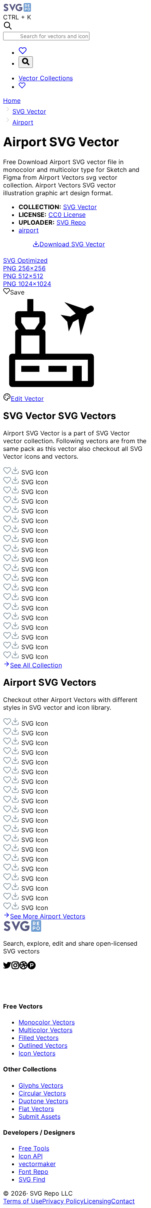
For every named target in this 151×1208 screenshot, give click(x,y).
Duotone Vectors (43, 1101)
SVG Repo (71, 222)
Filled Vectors (38, 1038)
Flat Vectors (36, 1109)
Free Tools (34, 1148)
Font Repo (33, 1171)
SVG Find (32, 1179)
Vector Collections (46, 78)
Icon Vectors (37, 1053)
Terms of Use (22, 1201)
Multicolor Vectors (45, 1030)
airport (29, 230)
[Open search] (26, 62)
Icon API (31, 1156)
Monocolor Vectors (47, 1022)
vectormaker (37, 1164)
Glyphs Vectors (41, 1085)
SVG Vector (80, 207)
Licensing (97, 1201)
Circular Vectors (42, 1093)
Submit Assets (39, 1116)
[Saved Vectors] (23, 52)
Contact (123, 1201)
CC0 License (67, 214)
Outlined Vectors (43, 1045)
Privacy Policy (63, 1201)
